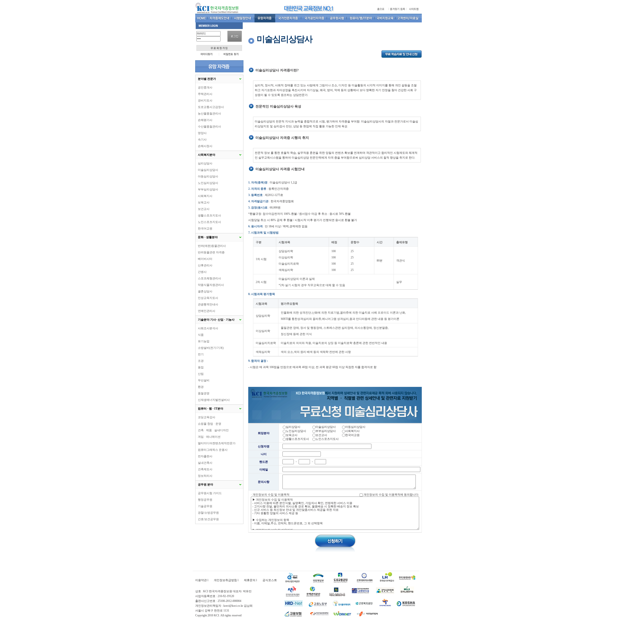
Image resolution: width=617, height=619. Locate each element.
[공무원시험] (337, 18)
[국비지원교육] (385, 18)
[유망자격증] (265, 18)
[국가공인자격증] (314, 18)
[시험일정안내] (243, 18)
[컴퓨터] (361, 18)
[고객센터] (409, 18)
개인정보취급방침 (225, 580)
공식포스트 (269, 580)
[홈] (201, 18)
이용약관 (201, 580)
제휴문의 (249, 580)
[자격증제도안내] (220, 18)
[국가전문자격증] (288, 18)
